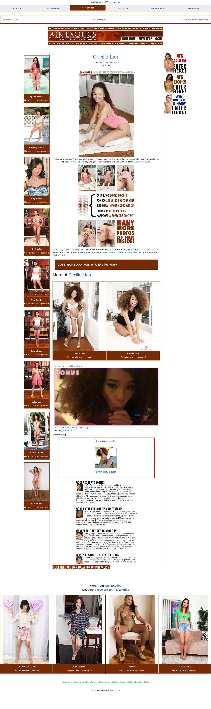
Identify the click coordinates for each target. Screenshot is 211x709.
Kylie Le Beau (36, 96)
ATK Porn (17, 8)
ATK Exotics (88, 7)
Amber (132, 667)
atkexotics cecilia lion (141, 682)
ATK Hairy (123, 8)
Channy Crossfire (26, 667)
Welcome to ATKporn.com (105, 2)
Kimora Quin (185, 667)
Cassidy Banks (36, 147)
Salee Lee (36, 402)
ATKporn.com (113, 690)
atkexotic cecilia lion (97, 682)
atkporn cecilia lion (126, 682)
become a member (73, 162)
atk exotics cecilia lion (81, 682)
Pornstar (112, 441)
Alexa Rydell (79, 667)
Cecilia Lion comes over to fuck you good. (73, 427)
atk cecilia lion (67, 682)
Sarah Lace (36, 351)
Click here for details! (127, 562)
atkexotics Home (10, 20)
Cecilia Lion (106, 57)
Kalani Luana (36, 452)
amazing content (141, 162)
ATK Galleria (53, 8)
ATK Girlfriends (158, 8)
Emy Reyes (36, 198)
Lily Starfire (36, 249)
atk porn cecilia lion (111, 682)
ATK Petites (193, 8)
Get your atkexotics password (194, 20)
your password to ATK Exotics (108, 589)
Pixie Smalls (36, 300)
